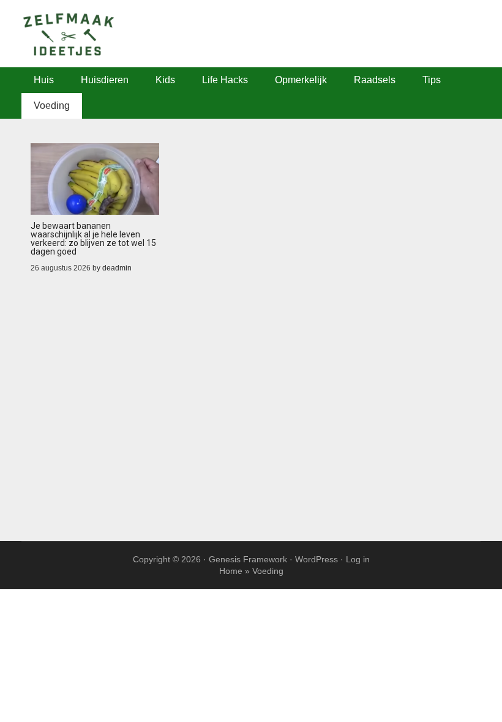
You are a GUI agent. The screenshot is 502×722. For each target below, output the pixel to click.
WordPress (316, 559)
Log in (358, 559)
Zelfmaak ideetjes (251, 33)
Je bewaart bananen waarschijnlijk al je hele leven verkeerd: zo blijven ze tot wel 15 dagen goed (93, 238)
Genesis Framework (248, 559)
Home (230, 571)
